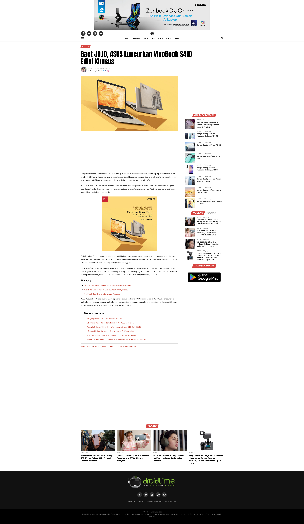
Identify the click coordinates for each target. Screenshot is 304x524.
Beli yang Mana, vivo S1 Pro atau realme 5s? (104, 318)
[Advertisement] (129, 152)
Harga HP (136, 38)
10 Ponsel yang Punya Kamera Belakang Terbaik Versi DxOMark (112, 335)
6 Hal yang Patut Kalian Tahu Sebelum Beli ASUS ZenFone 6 (110, 323)
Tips (152, 38)
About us (131, 501)
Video (177, 38)
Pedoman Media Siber (154, 501)
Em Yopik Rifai (96, 71)
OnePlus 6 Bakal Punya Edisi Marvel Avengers (102, 294)
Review (160, 38)
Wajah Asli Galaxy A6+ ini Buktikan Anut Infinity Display (106, 290)
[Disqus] (129, 385)
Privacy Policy (170, 501)
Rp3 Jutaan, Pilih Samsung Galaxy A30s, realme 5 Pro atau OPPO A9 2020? (116, 339)
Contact (141, 501)
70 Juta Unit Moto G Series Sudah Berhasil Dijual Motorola (107, 285)
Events (168, 38)
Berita (127, 38)
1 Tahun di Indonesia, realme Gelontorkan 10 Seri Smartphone (111, 331)
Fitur (146, 38)
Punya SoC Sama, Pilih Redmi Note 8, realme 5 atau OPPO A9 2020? (114, 327)
